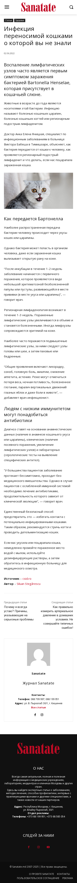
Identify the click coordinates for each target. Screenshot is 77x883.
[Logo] (38, 7)
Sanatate (38, 673)
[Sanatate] (38, 654)
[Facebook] (35, 713)
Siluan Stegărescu (28, 584)
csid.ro (27, 578)
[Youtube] (48, 847)
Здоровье (19, 20)
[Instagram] (41, 713)
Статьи (8, 20)
